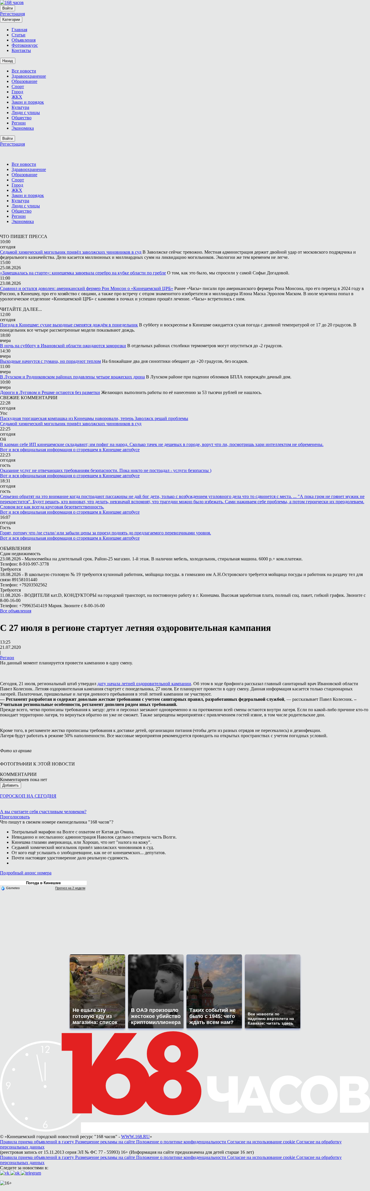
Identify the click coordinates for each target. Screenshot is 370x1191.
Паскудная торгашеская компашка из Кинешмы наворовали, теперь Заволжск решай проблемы (94, 418)
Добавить (10, 785)
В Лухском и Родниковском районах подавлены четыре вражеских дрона (72, 376)
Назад (7, 61)
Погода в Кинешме (43, 883)
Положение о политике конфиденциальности (181, 1141)
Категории (11, 19)
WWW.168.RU (135, 1136)
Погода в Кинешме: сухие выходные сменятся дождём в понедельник (69, 324)
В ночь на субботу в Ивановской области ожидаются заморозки (63, 345)
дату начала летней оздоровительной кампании (144, 683)
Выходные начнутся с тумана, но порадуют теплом (50, 361)
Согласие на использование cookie (261, 1141)
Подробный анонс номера (25, 872)
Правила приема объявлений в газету (37, 1141)
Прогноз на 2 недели (70, 888)
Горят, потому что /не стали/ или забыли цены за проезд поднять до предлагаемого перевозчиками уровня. (105, 532)
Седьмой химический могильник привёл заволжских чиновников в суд (70, 252)
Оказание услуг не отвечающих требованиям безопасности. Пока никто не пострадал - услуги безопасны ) (105, 470)
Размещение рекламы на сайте (105, 1141)
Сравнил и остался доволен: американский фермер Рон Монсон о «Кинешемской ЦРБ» (86, 288)
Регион (7, 657)
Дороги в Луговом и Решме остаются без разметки (50, 392)
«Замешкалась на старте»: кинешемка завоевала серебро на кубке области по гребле (83, 272)
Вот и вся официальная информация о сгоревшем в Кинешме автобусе (70, 449)
